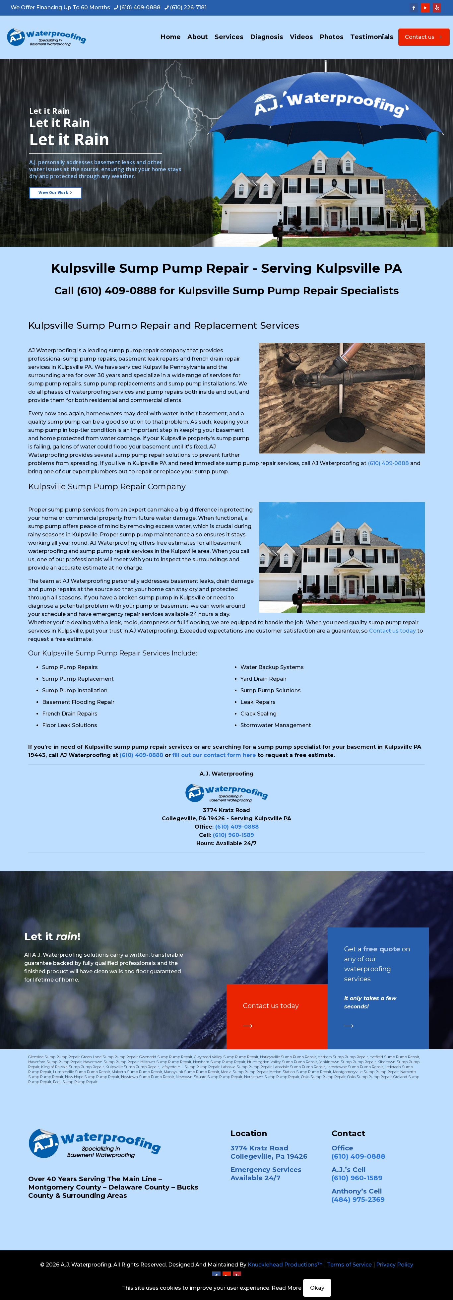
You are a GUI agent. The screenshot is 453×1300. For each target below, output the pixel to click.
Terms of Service (349, 1265)
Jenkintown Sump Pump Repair (347, 1062)
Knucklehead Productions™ (285, 1265)
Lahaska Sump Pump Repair (246, 1066)
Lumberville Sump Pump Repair (81, 1071)
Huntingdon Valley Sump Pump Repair (282, 1062)
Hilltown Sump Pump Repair (165, 1062)
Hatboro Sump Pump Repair (343, 1057)
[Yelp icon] (437, 8)
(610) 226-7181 (188, 7)
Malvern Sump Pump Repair (137, 1071)
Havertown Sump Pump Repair (111, 1062)
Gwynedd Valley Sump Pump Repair (226, 1057)
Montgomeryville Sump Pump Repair (366, 1071)
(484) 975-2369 (358, 1199)
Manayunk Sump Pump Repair (191, 1071)
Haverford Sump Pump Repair (55, 1062)
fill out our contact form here (214, 755)
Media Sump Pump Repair (244, 1071)
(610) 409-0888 (140, 7)
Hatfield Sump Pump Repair (394, 1057)
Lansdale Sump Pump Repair (299, 1066)
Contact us (419, 37)
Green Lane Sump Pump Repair (109, 1057)
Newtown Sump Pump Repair (147, 1076)
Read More (286, 1288)
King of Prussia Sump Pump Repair (72, 1066)
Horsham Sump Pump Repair (219, 1062)
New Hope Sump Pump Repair (92, 1076)
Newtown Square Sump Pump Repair (209, 1076)
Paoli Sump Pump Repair (75, 1081)
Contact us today (392, 631)
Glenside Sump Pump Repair (54, 1057)
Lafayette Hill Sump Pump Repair (190, 1066)
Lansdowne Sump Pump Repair (355, 1066)
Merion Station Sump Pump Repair (300, 1071)
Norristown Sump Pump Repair (271, 1076)
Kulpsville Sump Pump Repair (132, 1066)
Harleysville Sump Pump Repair (288, 1057)
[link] (247, 1026)
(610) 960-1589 (233, 835)
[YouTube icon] (425, 8)
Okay (317, 1288)
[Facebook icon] (414, 8)
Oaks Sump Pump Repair (323, 1076)
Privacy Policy (394, 1265)
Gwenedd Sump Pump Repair (165, 1057)
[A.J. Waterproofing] (46, 37)
